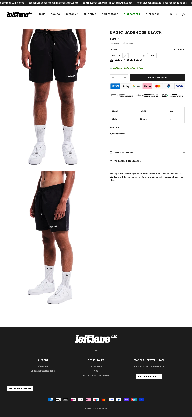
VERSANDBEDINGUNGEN (43, 371)
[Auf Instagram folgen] (96, 350)
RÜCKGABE (43, 366)
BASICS (55, 14)
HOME (41, 14)
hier (112, 180)
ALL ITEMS (90, 14)
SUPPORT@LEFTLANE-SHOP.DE (149, 366)
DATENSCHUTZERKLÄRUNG (96, 375)
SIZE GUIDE (179, 50)
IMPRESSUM (96, 366)
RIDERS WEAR (132, 14)
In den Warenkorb (157, 78)
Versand (130, 43)
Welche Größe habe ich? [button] (128, 60)
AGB (96, 371)
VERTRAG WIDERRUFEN (149, 376)
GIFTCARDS (153, 14)
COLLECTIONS (110, 14)
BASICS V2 (71, 14)
